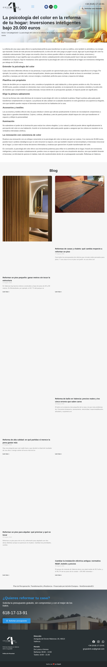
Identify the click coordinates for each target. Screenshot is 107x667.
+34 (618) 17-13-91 (94, 4)
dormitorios (58, 73)
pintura (72, 98)
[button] (33, 7)
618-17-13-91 (15, 612)
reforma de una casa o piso (15, 49)
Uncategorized (12, 33)
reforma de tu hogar (75, 60)
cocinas (64, 76)
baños (66, 73)
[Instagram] (51, 7)
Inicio (4, 33)
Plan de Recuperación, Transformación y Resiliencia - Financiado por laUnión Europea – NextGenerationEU (53, 586)
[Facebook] (46, 7)
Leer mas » (6, 292)
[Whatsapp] (55, 7)
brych (59, 664)
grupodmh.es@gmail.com (93, 649)
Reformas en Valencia (92, 154)
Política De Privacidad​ (9, 653)
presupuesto (70, 154)
